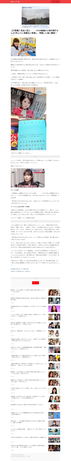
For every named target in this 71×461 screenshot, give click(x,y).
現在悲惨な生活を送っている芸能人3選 (19, 269)
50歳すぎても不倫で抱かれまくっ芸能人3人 (20, 271)
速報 (59, 1)
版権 (29, 456)
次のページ (35, 282)
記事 (52, 1)
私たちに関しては (14, 456)
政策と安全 (19, 456)
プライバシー (25, 456)
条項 (22, 456)
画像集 (55, 1)
